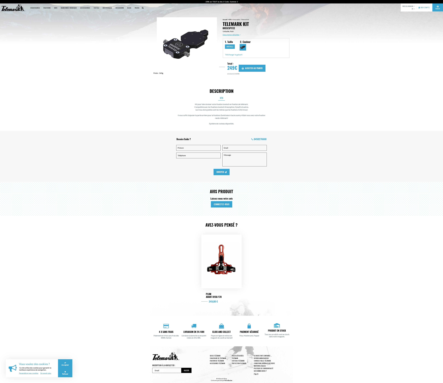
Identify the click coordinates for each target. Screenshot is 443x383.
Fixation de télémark (217, 360)
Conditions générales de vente (264, 363)
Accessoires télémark (217, 363)
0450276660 (260, 139)
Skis (55, 8)
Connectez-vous (221, 204)
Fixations (47, 8)
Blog (129, 8)
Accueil (225, 19)
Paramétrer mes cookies (28, 373)
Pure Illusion (228, 380)
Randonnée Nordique (69, 8)
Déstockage (107, 8)
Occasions (120, 8)
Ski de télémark (215, 355)
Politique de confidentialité (263, 368)
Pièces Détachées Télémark (238, 356)
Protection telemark (239, 363)
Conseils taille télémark (262, 360)
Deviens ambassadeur (261, 358)
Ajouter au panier (254, 68)
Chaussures (35, 8)
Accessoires (85, 8)
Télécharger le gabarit (233, 55)
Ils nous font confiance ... (263, 355)
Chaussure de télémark (218, 358)
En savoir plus (45, 373)
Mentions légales (260, 366)
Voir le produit (221, 288)
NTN (230, 19)
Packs (137, 8)
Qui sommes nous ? (260, 371)
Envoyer (220, 171)
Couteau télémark (238, 360)
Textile (96, 8)
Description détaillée (231, 35)
